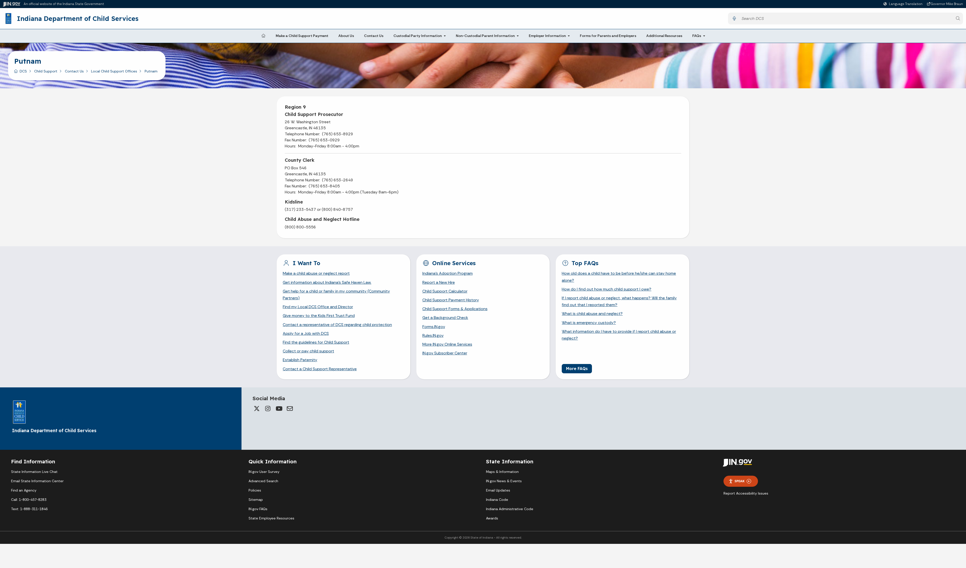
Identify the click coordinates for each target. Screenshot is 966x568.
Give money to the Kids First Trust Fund (319, 315)
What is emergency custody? (589, 322)
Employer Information (547, 35)
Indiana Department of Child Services (77, 18)
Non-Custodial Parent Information (485, 35)
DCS (23, 71)
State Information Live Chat (34, 471)
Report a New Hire (438, 282)
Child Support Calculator (444, 291)
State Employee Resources (271, 518)
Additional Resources (664, 35)
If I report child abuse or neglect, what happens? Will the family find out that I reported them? (619, 301)
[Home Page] (263, 36)
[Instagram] (268, 408)
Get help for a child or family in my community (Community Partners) (336, 295)
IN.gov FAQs (258, 509)
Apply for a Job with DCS (306, 333)
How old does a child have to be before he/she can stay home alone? (619, 277)
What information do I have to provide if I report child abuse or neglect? (619, 335)
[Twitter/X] (257, 408)
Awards (492, 518)
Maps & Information (502, 471)
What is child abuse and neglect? (592, 313)
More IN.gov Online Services (447, 344)
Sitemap (256, 499)
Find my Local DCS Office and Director (318, 306)
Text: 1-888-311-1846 (29, 509)
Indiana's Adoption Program (447, 273)
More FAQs (577, 368)
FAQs (696, 35)
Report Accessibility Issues (745, 493)
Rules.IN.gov (433, 335)
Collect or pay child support (308, 351)
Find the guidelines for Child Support (316, 342)
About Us (346, 35)
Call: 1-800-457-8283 (28, 499)
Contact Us (373, 35)
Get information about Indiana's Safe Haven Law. (327, 282)
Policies (255, 490)
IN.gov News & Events (504, 481)
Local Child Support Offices (114, 71)
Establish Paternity (300, 359)
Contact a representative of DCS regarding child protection (337, 324)
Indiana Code (497, 499)
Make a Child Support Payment (302, 35)
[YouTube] (279, 408)
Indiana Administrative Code (509, 509)
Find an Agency (23, 490)
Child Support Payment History (450, 300)
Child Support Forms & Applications (455, 308)
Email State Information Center (37, 481)
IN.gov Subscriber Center (444, 353)
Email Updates (498, 490)
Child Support (45, 71)
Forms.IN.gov (433, 326)
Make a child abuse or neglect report (316, 273)
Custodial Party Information (417, 35)
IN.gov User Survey (264, 471)
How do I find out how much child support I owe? (606, 289)
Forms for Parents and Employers (608, 35)
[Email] (290, 408)
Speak (740, 481)
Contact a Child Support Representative (320, 369)
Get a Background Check (445, 317)
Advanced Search (263, 481)
